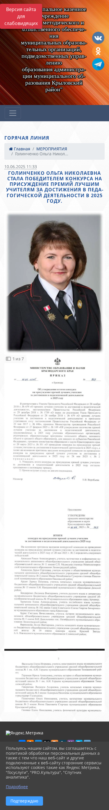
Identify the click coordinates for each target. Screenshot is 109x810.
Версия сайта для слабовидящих (21, 16)
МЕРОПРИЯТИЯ (51, 149)
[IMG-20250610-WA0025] (54, 426)
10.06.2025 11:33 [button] (20, 166)
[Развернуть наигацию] (13, 113)
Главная (21, 149)
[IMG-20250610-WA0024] (54, 282)
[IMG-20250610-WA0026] (54, 605)
